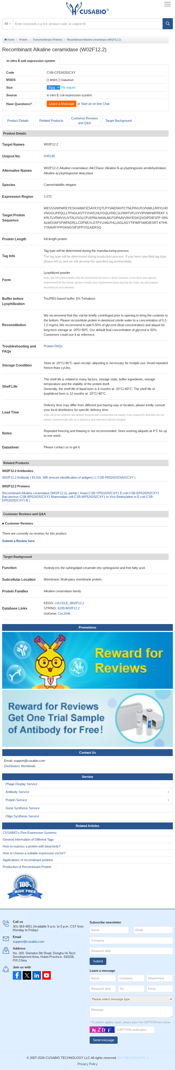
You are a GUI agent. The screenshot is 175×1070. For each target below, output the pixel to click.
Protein (23, 39)
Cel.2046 (64, 613)
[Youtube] (45, 975)
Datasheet (67, 80)
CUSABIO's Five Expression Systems (30, 832)
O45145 (49, 156)
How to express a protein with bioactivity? (31, 846)
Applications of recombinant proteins (28, 860)
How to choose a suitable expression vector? (34, 853)
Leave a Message (61, 104)
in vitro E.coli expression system (31, 61)
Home (11, 39)
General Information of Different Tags (28, 839)
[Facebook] (17, 975)
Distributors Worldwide (18, 766)
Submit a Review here (18, 541)
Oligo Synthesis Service (22, 816)
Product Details (18, 120)
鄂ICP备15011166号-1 (133, 1058)
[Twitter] (26, 975)
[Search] (168, 23)
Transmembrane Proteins (47, 39)
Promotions (87, 627)
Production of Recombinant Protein (27, 867)
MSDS (53, 80)
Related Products (51, 120)
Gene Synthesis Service (22, 808)
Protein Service (16, 800)
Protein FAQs (53, 346)
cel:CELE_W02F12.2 (69, 603)
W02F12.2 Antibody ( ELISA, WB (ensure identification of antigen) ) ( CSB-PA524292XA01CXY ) (69, 477)
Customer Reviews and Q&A (84, 120)
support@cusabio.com (28, 941)
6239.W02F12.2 (69, 608)
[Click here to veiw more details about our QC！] (25, 886)
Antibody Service (17, 792)
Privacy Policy (87, 1064)
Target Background (118, 120)
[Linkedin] (36, 975)
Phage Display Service (21, 784)
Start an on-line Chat (95, 104)
